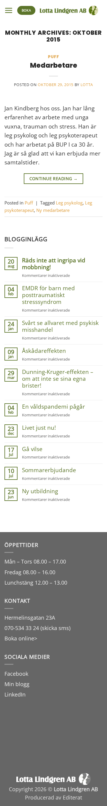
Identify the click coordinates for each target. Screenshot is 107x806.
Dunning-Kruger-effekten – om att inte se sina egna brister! (57, 379)
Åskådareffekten (44, 351)
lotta (87, 84)
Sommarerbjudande (49, 470)
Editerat (72, 797)
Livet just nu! (39, 427)
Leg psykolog (69, 203)
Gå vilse (32, 449)
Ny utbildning (40, 491)
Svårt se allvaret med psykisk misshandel (60, 326)
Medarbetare (53, 65)
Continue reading (53, 178)
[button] (8, 10)
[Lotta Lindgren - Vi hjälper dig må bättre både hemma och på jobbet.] (69, 10)
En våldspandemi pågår (53, 406)
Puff (53, 57)
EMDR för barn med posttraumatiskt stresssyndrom (48, 295)
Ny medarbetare (53, 210)
